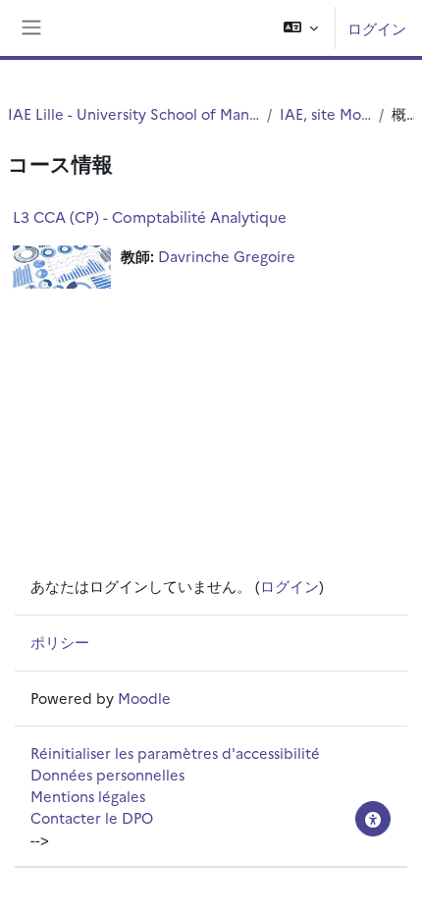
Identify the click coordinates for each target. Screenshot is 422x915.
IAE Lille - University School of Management (133, 113)
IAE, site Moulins (325, 113)
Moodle (144, 697)
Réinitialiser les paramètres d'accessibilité (175, 752)
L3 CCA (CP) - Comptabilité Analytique (150, 216)
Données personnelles (107, 774)
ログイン (376, 28)
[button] (301, 28)
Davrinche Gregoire (226, 255)
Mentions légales (87, 795)
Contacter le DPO (91, 817)
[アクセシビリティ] (373, 818)
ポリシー (59, 641)
